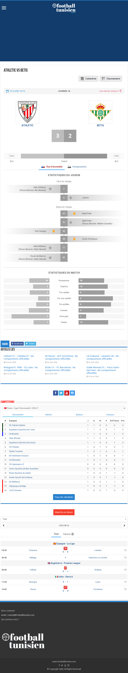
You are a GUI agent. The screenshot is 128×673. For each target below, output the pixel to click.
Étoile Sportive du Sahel (20, 473)
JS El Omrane (15, 490)
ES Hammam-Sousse (18, 455)
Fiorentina (98, 589)
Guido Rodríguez (89, 239)
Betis (100, 125)
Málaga (33, 557)
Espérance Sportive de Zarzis (22, 442)
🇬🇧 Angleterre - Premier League (64, 563)
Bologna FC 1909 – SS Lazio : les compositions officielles (21, 369)
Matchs (48, 414)
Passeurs (110, 414)
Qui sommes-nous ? (10, 619)
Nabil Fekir (87, 213)
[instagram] (72, 393)
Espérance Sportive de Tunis (22, 429)
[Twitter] (61, 393)
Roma (33, 589)
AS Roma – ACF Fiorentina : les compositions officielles (61, 357)
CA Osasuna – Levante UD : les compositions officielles (102, 357)
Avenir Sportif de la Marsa (20, 477)
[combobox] (64, 519)
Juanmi (85, 197)
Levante (97, 550)
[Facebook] (55, 393)
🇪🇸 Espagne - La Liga (64, 543)
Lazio (97, 582)
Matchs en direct (64, 512)
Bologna (33, 582)
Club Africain (14, 438)
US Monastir (14, 460)
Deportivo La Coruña (98, 557)
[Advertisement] (64, 39)
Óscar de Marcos (38, 256)
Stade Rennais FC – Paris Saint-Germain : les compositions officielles (103, 370)
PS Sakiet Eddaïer (17, 425)
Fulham (33, 570)
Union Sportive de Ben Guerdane (23, 468)
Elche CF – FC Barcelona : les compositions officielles (60, 369)
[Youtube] (66, 393)
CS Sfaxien (14, 447)
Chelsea (97, 570)
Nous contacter (8, 610)
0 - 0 (65, 552)
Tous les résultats (64, 497)
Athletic (27, 125)
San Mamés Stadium (108, 91)
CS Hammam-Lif (16, 464)
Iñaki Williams (40, 187)
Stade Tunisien (16, 451)
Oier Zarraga (40, 231)
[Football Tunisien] (64, 7)
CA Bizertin (14, 434)
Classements (113, 78)
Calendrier (90, 78)
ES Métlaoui (14, 482)
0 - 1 (65, 571)
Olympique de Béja (17, 486)
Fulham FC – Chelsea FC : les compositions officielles (19, 357)
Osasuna (33, 550)
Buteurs (79, 414)
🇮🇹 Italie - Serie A (64, 576)
